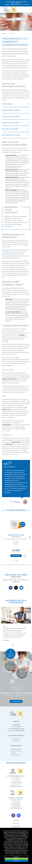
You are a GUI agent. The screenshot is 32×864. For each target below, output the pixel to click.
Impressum (16, 820)
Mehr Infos (16, 860)
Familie (4, 33)
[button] (30, 536)
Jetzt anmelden (16, 701)
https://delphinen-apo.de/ (18, 730)
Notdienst (7, 4)
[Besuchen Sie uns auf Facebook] (13, 815)
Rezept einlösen (15, 4)
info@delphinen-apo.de (18, 728)
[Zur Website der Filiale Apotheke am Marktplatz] (16, 771)
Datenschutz (16, 823)
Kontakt (26, 4)
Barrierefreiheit (16, 826)
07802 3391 (18, 3)
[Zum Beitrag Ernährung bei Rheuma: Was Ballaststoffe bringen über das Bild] (16, 615)
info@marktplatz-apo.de (16, 786)
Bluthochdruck (26, 199)
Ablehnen (16, 856)
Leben (4, 626)
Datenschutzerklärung (16, 854)
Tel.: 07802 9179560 (16, 782)
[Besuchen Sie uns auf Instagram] (19, 815)
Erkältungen (16, 269)
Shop (21, 4)
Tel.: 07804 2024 (16, 804)
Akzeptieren (16, 858)
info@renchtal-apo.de (16, 808)
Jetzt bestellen (16, 555)
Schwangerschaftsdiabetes (12, 199)
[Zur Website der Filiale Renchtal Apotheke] (16, 792)
